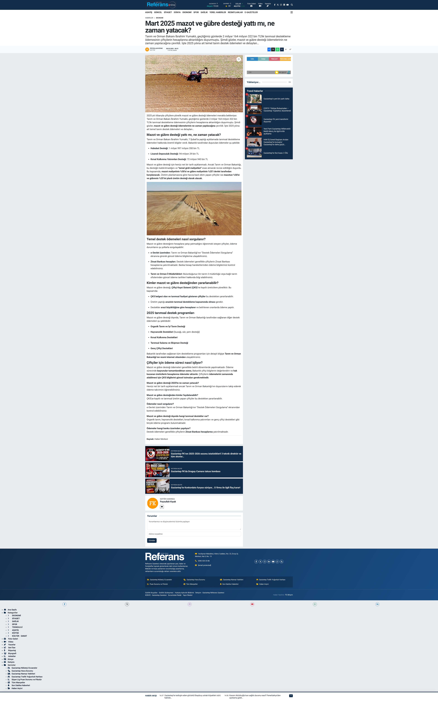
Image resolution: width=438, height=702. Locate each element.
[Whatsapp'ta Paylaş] (277, 49)
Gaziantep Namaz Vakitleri (233, 580)
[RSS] (281, 561)
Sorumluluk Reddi (174, 595)
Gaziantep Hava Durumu (196, 580)
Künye (10, 659)
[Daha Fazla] (282, 49)
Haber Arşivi (264, 584)
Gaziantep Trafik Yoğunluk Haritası (272, 580)
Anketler (12, 656)
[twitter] (127, 604)
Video (10, 642)
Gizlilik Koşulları (151, 593)
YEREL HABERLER (218, 12)
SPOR (196, 12)
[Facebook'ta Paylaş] (269, 49)
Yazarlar (11, 644)
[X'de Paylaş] (273, 49)
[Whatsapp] (277, 561)
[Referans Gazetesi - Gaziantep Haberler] (161, 4)
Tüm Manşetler (192, 584)
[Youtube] (273, 561)
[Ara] (292, 4)
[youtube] (252, 604)
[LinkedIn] (269, 561)
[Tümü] (290, 82)
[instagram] (190, 604)
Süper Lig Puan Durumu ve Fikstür (27, 679)
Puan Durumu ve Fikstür (159, 584)
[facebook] (64, 604)
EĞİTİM (15, 633)
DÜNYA (177, 12)
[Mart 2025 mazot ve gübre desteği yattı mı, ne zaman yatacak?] (194, 83)
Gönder (152, 540)
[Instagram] (265, 561)
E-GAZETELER (251, 12)
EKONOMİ (187, 12)
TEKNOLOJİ (17, 627)
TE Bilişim (289, 595)
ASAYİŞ (148, 12)
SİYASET (168, 12)
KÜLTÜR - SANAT (19, 636)
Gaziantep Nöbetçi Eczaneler (161, 580)
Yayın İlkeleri (187, 595)
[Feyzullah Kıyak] (152, 503)
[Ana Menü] (292, 12)
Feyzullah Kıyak (168, 501)
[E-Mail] (162, 507)
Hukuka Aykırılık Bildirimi (184, 593)
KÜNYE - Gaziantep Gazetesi (156, 595)
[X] (260, 561)
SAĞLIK (204, 12)
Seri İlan (11, 647)
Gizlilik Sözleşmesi (166, 593)
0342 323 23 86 (204, 561)
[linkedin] (377, 604)
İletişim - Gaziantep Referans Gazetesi (209, 593)
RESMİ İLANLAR (235, 12)
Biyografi (12, 653)
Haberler (149, 18)
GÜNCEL (158, 12)
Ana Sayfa (12, 610)
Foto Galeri (13, 639)
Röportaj (12, 650)
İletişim (11, 662)
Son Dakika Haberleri (230, 584)
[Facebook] (256, 561)
